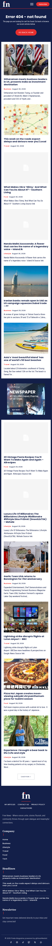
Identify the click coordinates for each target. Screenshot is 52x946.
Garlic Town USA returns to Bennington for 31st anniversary (23, 578)
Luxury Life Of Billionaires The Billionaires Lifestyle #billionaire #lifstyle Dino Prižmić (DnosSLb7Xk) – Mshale (25, 517)
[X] (35, 942)
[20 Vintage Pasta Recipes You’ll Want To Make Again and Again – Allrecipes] (26, 437)
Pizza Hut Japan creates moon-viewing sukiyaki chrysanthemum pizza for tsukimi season (24, 696)
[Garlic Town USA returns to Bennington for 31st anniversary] (26, 557)
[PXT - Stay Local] (6, 4)
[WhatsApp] (41, 942)
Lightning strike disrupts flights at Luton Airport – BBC (24, 638)
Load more (25, 777)
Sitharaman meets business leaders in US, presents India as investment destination (25, 82)
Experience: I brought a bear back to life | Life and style (25, 751)
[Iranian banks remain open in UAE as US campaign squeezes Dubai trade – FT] (26, 281)
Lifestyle (7, 254)
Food (6, 197)
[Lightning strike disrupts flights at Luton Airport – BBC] (26, 617)
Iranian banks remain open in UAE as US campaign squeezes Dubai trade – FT (25, 303)
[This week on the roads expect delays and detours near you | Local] (26, 119)
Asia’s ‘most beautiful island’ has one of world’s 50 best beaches (24, 359)
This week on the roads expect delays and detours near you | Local (25, 140)
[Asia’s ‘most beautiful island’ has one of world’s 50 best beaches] (26, 338)
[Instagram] (17, 942)
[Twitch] (29, 942)
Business (7, 89)
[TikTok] (23, 942)
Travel (6, 146)
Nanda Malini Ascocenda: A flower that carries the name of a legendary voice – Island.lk (26, 246)
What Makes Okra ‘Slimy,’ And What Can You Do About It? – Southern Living (25, 189)
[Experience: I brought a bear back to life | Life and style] (26, 731)
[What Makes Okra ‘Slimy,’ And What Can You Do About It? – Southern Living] (26, 167)
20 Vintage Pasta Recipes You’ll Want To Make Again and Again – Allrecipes (23, 459)
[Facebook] (11, 942)
